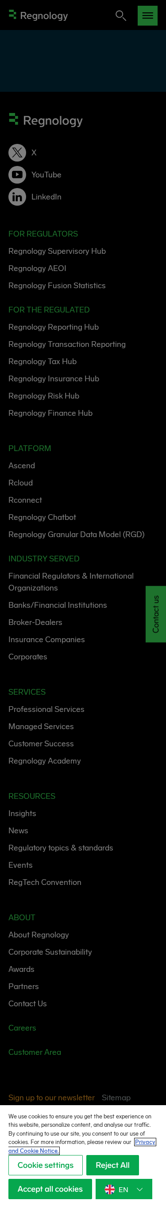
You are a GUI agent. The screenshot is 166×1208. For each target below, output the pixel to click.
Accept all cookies (50, 1189)
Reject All (113, 1165)
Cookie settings (45, 1165)
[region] (83, 1156)
